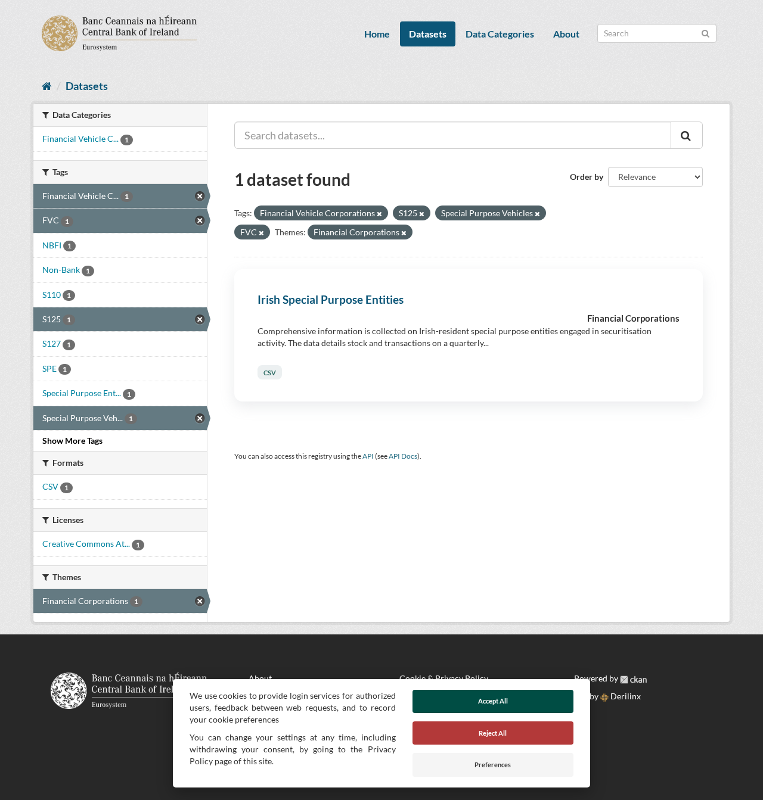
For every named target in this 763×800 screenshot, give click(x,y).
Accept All (493, 701)
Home (377, 33)
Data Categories (500, 33)
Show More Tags (72, 440)
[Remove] (379, 213)
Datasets (427, 33)
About (566, 33)
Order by (586, 177)
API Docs (403, 456)
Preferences (492, 764)
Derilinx (625, 696)
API (368, 456)
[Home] (47, 85)
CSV (269, 372)
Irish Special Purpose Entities (331, 299)
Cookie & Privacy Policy (443, 678)
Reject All (493, 733)
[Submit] (705, 32)
